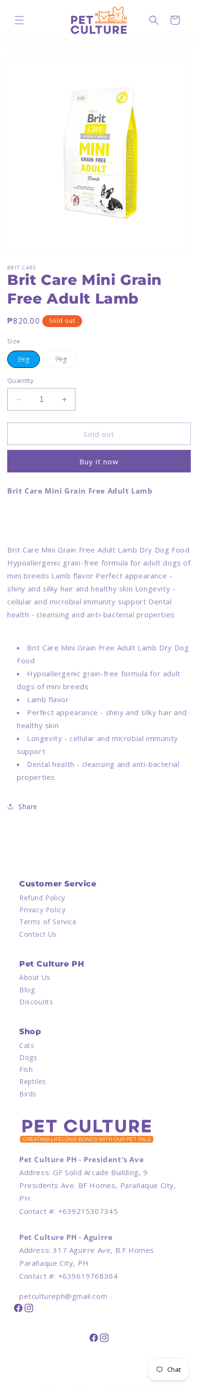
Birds (28, 1093)
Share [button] (27, 806)
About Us (34, 977)
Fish (26, 1069)
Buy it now (99, 461)
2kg (28, 361)
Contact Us (38, 934)
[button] (19, 20)
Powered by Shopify (133, 1386)
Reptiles (32, 1081)
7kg (66, 361)
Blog (27, 989)
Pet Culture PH (80, 1386)
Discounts (36, 1001)
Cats (26, 1045)
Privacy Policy (42, 909)
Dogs (28, 1057)
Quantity (20, 380)
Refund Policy (42, 897)
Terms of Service (48, 921)
